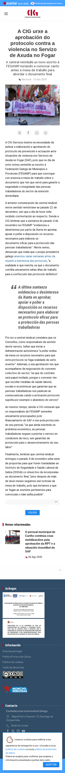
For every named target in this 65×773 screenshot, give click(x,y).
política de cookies (15, 749)
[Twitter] (13, 731)
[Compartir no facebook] (28, 133)
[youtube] (23, 731)
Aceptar (51, 764)
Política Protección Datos (17, 656)
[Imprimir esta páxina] (45, 133)
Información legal (12, 651)
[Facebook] (8, 731)
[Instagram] (18, 731)
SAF (56, 502)
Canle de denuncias (13, 667)
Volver (32, 512)
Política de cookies (13, 662)
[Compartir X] (19, 133)
